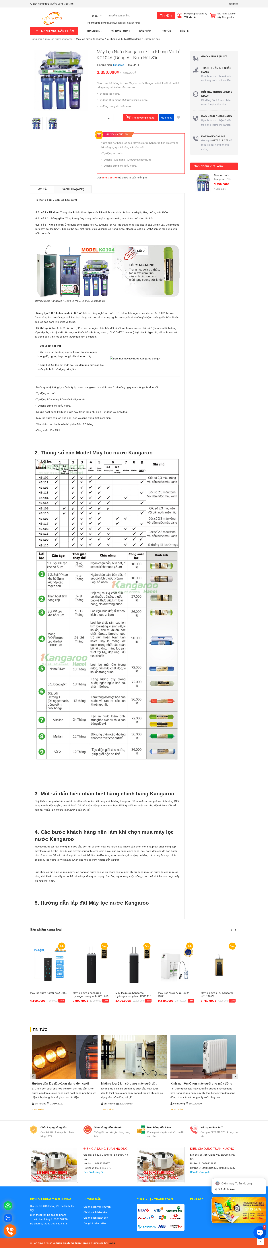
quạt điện (121, 23)
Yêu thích (233, 4)
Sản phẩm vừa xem (208, 166)
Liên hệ (184, 31)
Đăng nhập (189, 13)
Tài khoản (190, 17)
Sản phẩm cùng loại (46, 929)
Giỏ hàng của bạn (226, 13)
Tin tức (166, 31)
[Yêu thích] (178, 117)
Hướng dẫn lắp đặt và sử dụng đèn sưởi (60, 1083)
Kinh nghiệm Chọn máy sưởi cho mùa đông (201, 1083)
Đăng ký (203, 13)
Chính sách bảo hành (95, 1212)
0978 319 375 (66, 3)
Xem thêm (38, 1109)
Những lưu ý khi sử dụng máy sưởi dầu (129, 1083)
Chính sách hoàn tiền (95, 1217)
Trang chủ (94, 31)
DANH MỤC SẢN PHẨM (57, 31)
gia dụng (110, 23)
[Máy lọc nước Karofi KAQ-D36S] (48, 965)
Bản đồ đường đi (93, 1172)
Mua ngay (166, 117)
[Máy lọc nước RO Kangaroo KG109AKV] (219, 965)
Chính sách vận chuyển (97, 1206)
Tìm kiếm (166, 15)
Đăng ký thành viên (94, 1223)
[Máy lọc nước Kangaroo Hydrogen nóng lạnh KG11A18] (134, 965)
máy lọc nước (133, 23)
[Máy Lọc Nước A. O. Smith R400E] (176, 965)
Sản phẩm (145, 31)
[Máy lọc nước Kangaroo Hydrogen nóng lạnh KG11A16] (91, 965)
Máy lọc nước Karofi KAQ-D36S (48, 992)
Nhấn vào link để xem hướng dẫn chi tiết (67, 809)
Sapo (112, 1242)
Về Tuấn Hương (120, 31)
